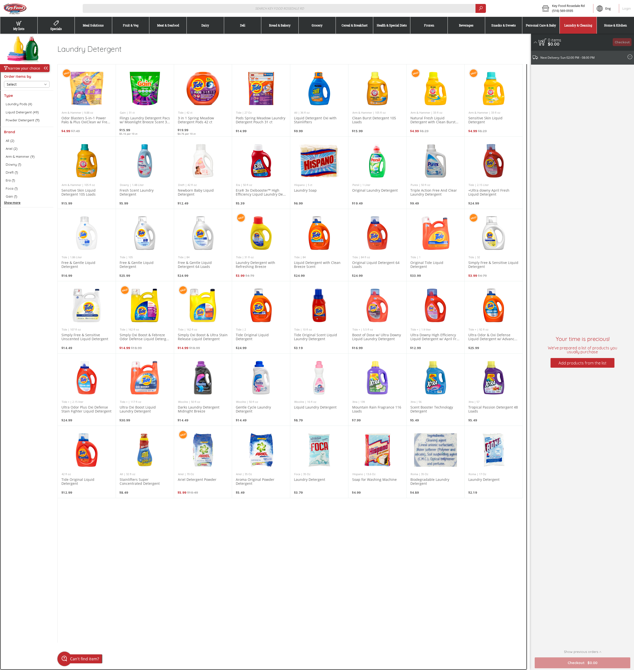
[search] (481, 8)
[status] (554, 40)
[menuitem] (18, 25)
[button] (566, 8)
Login (626, 8)
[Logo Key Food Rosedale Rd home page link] (14, 8)
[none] (87, 100)
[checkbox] (27, 104)
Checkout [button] (622, 42)
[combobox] (284, 8)
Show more (12, 203)
